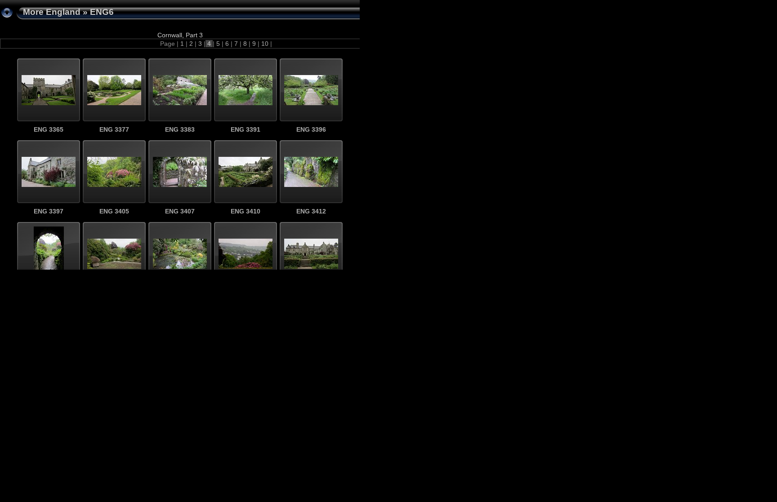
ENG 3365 (48, 129)
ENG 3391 (245, 129)
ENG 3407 (180, 211)
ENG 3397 (48, 211)
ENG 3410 (245, 211)
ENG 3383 (180, 129)
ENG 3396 (311, 129)
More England (51, 12)
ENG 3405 (114, 211)
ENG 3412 (311, 211)
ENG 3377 (114, 129)
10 (264, 43)
